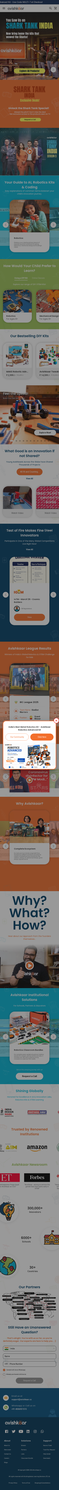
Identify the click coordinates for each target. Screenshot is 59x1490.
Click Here (42, 737)
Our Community (17, 737)
